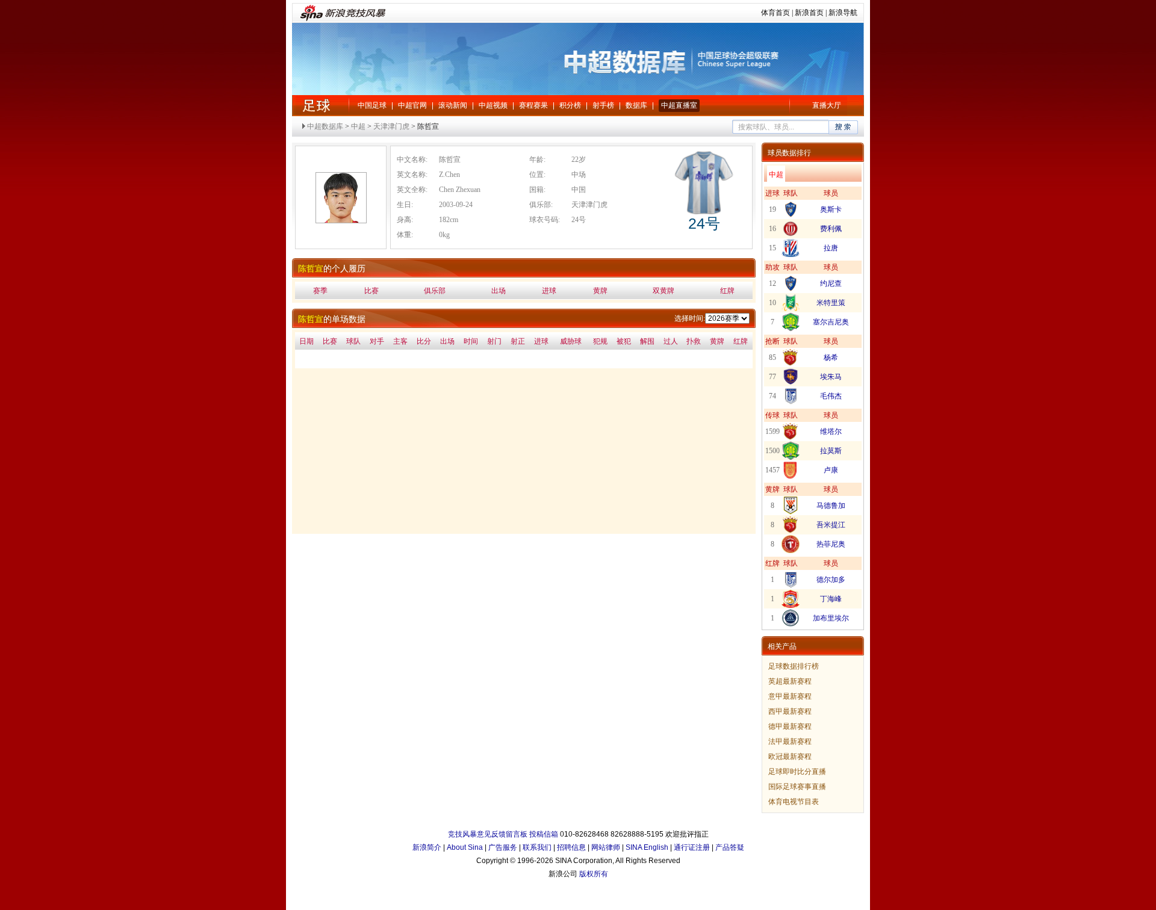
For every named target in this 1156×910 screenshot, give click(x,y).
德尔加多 (830, 579)
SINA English (647, 847)
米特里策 (830, 303)
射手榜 (603, 105)
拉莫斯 (831, 451)
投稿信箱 (543, 834)
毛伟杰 (831, 396)
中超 (316, 105)
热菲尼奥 (830, 544)
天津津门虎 (391, 126)
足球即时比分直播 (797, 771)
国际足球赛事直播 (797, 786)
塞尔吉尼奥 (831, 322)
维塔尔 (831, 431)
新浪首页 (809, 12)
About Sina (465, 847)
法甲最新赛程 (790, 741)
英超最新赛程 (790, 681)
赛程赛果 (533, 105)
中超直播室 (679, 105)
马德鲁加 (830, 505)
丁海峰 (831, 599)
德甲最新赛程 (790, 726)
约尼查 (831, 283)
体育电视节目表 (793, 801)
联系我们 (537, 847)
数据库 (636, 105)
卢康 (831, 470)
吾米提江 (830, 525)
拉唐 (831, 248)
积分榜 (570, 105)
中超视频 (493, 105)
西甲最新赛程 (790, 711)
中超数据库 (325, 126)
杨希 (831, 357)
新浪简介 (426, 847)
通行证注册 (692, 847)
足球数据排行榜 (793, 666)
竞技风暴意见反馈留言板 (487, 834)
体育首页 (775, 12)
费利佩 (831, 228)
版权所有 (593, 874)
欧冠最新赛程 (790, 756)
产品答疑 (729, 847)
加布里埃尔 (831, 618)
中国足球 (372, 105)
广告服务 (502, 847)
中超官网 (412, 105)
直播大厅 (826, 105)
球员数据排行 (789, 153)
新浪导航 (842, 12)
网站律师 (605, 847)
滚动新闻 (452, 105)
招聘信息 (571, 847)
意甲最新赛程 (790, 696)
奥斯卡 (831, 209)
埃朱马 (831, 377)
